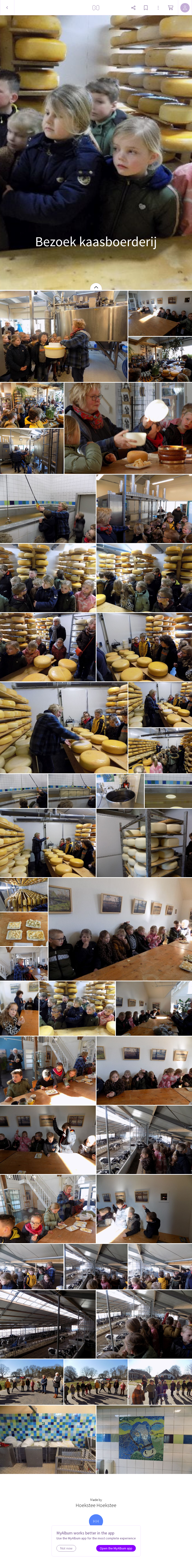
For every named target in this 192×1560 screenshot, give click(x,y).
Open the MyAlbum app (116, 1548)
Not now (66, 1548)
